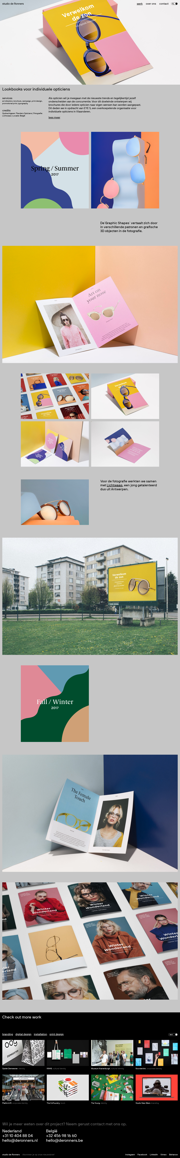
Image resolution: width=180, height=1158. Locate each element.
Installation (40, 1034)
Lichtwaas (114, 485)
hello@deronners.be (64, 1141)
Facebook (142, 1155)
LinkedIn (154, 1155)
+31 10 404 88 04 (17, 1136)
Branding (7, 1034)
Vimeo (163, 1155)
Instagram (130, 1155)
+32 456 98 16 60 (61, 1136)
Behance (173, 1155)
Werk (140, 4)
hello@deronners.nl (20, 1141)
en (175, 4)
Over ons (151, 4)
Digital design (23, 1034)
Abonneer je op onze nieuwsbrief (38, 1155)
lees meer (54, 117)
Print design (57, 1034)
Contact (164, 4)
